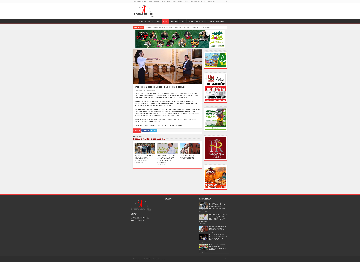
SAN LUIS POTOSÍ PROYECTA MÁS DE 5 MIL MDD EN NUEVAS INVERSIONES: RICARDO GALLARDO (144, 158)
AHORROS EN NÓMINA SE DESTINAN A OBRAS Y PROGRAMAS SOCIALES (188, 157)
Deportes (163, 1)
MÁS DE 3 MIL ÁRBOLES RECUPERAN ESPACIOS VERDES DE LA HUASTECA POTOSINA (217, 247)
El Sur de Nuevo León (209, 1)
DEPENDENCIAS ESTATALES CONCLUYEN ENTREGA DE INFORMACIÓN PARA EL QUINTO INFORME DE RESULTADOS (177, 27)
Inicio (150, 1)
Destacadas (149, 90)
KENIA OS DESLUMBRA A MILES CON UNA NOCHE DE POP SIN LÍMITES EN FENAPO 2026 (218, 237)
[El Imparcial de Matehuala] (144, 11)
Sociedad (179, 1)
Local (168, 1)
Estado (174, 1)
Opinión (186, 1)
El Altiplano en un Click (196, 1)
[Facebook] (226, 2)
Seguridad (156, 1)
